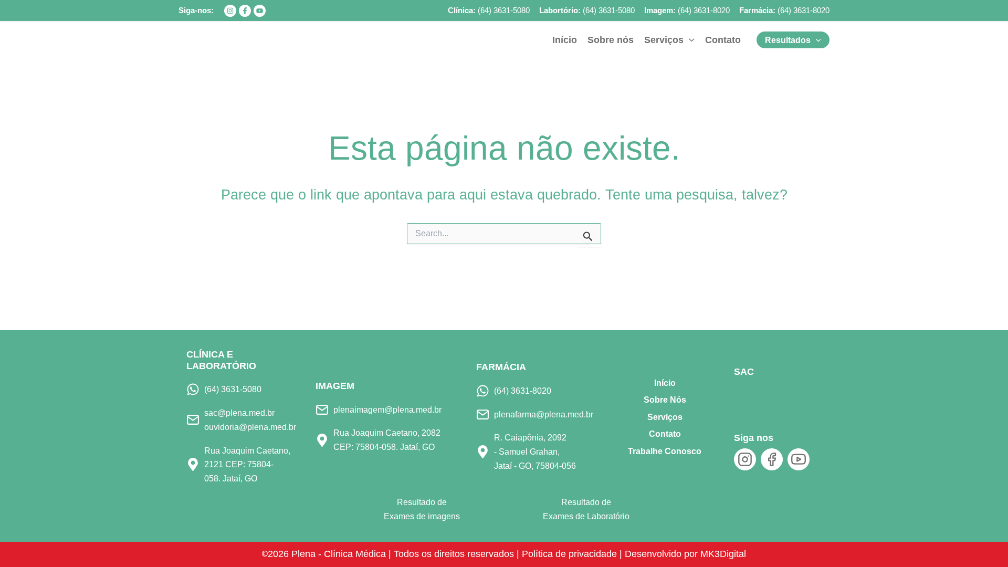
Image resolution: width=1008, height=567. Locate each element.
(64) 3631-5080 (504, 10)
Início (665, 383)
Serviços (664, 417)
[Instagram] (230, 11)
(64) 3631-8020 (704, 10)
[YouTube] (260, 11)
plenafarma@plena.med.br (543, 414)
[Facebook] (245, 11)
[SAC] (751, 396)
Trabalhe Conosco (664, 451)
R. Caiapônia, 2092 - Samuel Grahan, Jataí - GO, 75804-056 (535, 451)
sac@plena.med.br (239, 412)
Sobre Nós (665, 399)
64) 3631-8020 (805, 10)
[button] (689, 40)
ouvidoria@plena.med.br (250, 427)
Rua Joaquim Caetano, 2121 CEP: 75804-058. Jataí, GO (247, 464)
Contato (665, 433)
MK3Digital (723, 554)
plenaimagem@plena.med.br (387, 409)
